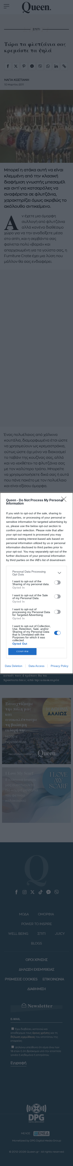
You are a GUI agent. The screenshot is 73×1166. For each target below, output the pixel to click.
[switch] (57, 582)
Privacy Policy (59, 666)
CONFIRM (22, 651)
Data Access (36, 666)
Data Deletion (13, 666)
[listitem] (36, 573)
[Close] (65, 500)
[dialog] (36, 583)
